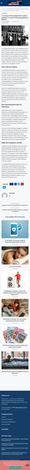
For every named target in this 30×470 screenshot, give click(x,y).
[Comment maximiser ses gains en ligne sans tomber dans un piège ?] (15, 334)
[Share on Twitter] (18, 184)
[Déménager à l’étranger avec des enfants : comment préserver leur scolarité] (15, 308)
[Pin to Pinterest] (22, 184)
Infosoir (7, 21)
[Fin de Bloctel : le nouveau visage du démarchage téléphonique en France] (15, 229)
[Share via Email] (4, 187)
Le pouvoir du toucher (15, 266)
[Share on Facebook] (15, 184)
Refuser (19, 467)
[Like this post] (11, 184)
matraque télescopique (19, 112)
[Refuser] (27, 465)
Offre (19, 407)
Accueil (3, 9)
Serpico (21, 74)
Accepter (12, 467)
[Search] (28, 3)
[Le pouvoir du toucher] (15, 255)
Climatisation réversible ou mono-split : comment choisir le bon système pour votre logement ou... (15, 292)
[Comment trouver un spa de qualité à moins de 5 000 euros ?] (15, 360)
